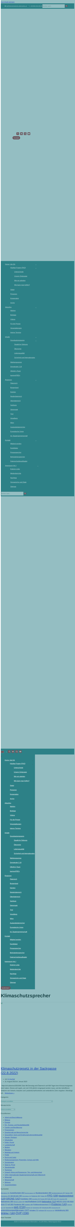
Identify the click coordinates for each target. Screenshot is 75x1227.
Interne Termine (15, 828)
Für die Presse (15, 820)
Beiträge (13, 811)
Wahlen (12, 806)
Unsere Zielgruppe (20, 772)
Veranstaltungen (15, 824)
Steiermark (13, 905)
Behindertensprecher (17, 953)
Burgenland (14, 883)
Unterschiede (18, 768)
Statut (12, 785)
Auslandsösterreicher (17, 923)
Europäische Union (16, 927)
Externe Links (14, 965)
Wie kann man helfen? (21, 781)
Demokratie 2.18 (15, 862)
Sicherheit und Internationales (24, 853)
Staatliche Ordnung (20, 840)
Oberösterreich (15, 897)
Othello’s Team (15, 867)
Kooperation (14, 794)
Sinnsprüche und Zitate (18, 978)
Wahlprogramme (15, 858)
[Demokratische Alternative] (6, 622)
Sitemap (13, 982)
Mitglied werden (15, 939)
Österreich (13, 879)
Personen (13, 790)
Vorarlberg (13, 914)
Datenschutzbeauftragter (18, 957)
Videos (12, 815)
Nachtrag (13, 974)
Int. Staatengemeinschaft (18, 932)
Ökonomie (17, 845)
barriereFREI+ (15, 871)
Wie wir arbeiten (19, 776)
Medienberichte (15, 969)
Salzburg (13, 901)
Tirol (11, 910)
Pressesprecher (15, 948)
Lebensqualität (19, 849)
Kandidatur (14, 944)
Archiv (12, 799)
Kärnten (12, 888)
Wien (12, 918)
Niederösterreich (15, 892)
